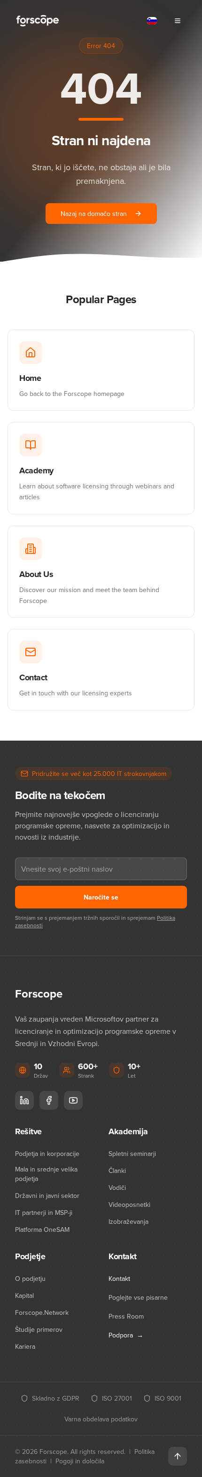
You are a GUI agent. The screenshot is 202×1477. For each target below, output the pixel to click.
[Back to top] (177, 1456)
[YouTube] (73, 1100)
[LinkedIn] (24, 1100)
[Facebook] (48, 1100)
